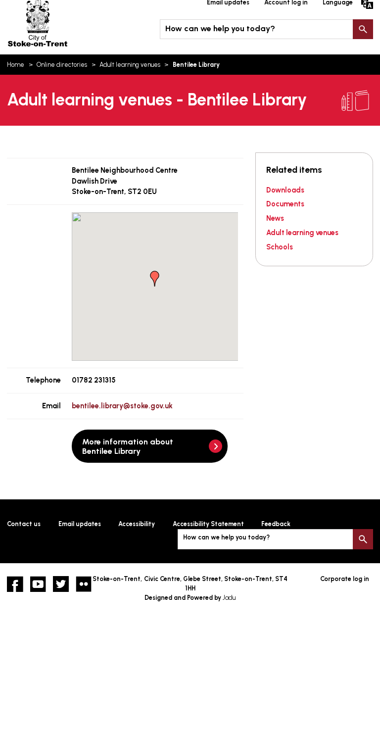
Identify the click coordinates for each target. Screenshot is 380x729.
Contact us (24, 524)
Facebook (15, 584)
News (275, 218)
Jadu (229, 597)
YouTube (38, 584)
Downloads (285, 190)
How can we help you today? (220, 28)
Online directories (62, 64)
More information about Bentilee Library (127, 446)
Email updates (79, 524)
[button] (155, 279)
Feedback (275, 524)
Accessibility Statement (208, 524)
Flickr (84, 584)
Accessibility (136, 524)
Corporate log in (344, 579)
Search (363, 29)
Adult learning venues (129, 64)
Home (15, 64)
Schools (279, 247)
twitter (61, 584)
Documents (285, 203)
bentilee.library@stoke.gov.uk (122, 405)
